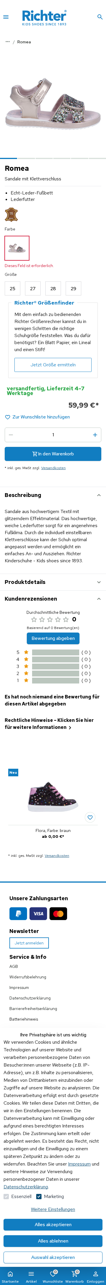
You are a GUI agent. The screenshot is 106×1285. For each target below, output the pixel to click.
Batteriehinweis (23, 1019)
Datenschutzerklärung (26, 1187)
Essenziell (21, 1196)
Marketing (54, 1196)
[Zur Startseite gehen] (52, 17)
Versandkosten (53, 468)
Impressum (79, 1164)
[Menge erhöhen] (95, 435)
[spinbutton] (53, 435)
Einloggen (95, 1281)
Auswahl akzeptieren (53, 1257)
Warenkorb (74, 1276)
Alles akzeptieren (53, 1224)
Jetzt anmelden (29, 943)
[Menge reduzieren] (11, 435)
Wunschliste (53, 1276)
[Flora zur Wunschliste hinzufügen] (90, 817)
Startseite (10, 1281)
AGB (13, 966)
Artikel (31, 1281)
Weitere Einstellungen (53, 1209)
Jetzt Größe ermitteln (53, 365)
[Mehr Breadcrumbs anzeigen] (8, 42)
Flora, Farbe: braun (53, 830)
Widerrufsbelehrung (27, 977)
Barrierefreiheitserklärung (33, 1008)
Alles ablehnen (53, 1241)
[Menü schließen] (6, 17)
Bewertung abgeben (53, 638)
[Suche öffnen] (100, 17)
